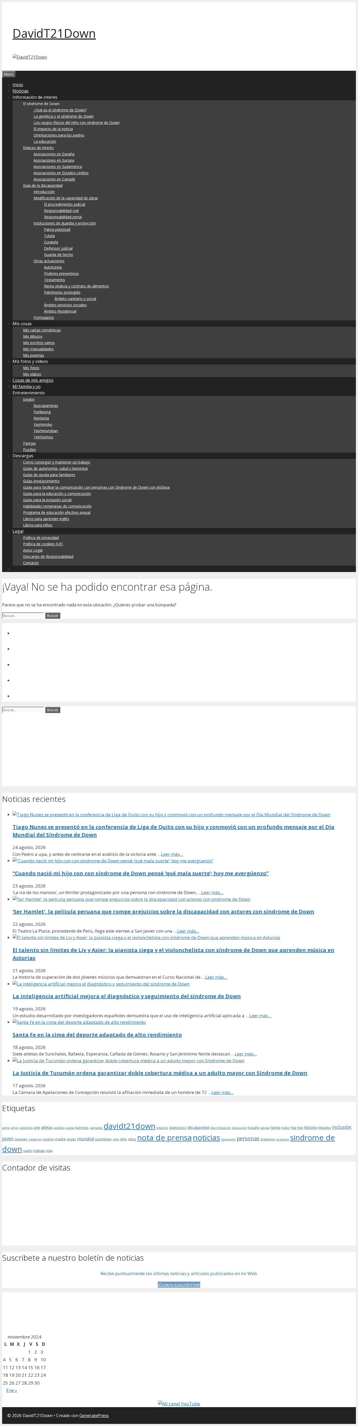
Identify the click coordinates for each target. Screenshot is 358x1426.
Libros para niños (37, 524)
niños (132, 1139)
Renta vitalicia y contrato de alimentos (76, 286)
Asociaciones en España (54, 153)
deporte (162, 1128)
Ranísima (41, 418)
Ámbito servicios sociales (65, 304)
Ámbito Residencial (60, 311)
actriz (6, 1128)
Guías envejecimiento (41, 480)
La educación (45, 141)
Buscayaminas (46, 405)
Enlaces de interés (38, 147)
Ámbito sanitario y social (75, 298)
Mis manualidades (38, 348)
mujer (71, 1139)
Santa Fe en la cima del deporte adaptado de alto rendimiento (97, 1034)
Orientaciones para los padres (59, 135)
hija (293, 1127)
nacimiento (103, 1139)
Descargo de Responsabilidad (48, 556)
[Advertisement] (159, 749)
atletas (47, 1127)
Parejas (29, 443)
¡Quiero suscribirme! (179, 1285)
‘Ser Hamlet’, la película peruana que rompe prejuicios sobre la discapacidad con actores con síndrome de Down (163, 911)
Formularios (44, 317)
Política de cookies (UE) (43, 543)
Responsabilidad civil (61, 210)
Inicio (18, 85)
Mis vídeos (32, 374)
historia (310, 1127)
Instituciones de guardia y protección (65, 223)
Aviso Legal (32, 550)
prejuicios (268, 1139)
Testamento (54, 279)
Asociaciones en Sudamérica (58, 166)
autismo (59, 1128)
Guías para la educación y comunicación (57, 493)
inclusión (341, 1127)
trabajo (39, 1150)
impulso (324, 1127)
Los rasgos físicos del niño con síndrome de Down (77, 122)
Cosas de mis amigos (33, 380)
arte (37, 1127)
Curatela (51, 242)
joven (8, 1139)
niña (116, 1139)
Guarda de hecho (58, 254)
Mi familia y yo (27, 386)
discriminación (220, 1128)
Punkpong (42, 411)
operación (228, 1139)
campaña (96, 1128)
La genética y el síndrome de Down (64, 116)
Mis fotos (31, 367)
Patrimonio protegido (62, 292)
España (253, 1127)
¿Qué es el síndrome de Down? (60, 109)
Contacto (31, 562)
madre (60, 1139)
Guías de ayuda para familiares (49, 474)
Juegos (29, 399)
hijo (300, 1127)
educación (239, 1128)
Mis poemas (33, 355)
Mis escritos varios (39, 342)
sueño (27, 1151)
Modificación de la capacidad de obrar (66, 197)
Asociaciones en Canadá (54, 179)
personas (248, 1138)
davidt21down (129, 1126)
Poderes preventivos (61, 273)
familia (275, 1127)
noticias (206, 1137)
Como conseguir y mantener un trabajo (56, 462)
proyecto (282, 1139)
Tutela (49, 235)
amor (15, 1128)
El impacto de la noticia (53, 128)
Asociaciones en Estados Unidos (61, 172)
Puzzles (29, 449)
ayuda (70, 1128)
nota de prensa (164, 1137)
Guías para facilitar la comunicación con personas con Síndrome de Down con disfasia (96, 487)
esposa (264, 1128)
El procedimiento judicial (64, 204)
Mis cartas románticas (42, 330)
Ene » (11, 1390)
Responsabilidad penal (63, 216)
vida (49, 1150)
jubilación (35, 1139)
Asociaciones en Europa (54, 160)
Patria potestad (57, 229)
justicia (48, 1139)
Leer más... (172, 854)
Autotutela (53, 267)
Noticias (21, 91)
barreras (82, 1127)
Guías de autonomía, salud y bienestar (55, 468)
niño (123, 1139)
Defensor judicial (58, 248)
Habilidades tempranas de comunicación (57, 506)
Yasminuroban (46, 430)
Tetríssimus (43, 436)
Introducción (44, 191)
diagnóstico (178, 1127)
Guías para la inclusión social (47, 499)
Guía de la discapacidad (43, 185)
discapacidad (198, 1127)
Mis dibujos (32, 336)
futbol (285, 1128)
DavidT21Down (54, 33)
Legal (18, 531)
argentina (26, 1128)
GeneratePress (94, 1415)
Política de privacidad (41, 537)
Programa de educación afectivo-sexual (56, 512)
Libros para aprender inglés (46, 518)
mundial (85, 1139)
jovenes (21, 1139)
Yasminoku (43, 424)
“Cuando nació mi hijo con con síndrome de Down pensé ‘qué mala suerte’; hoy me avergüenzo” (141, 873)
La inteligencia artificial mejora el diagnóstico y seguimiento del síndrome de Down (127, 996)
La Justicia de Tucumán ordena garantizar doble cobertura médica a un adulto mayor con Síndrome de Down (160, 1072)
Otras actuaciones (49, 260)
